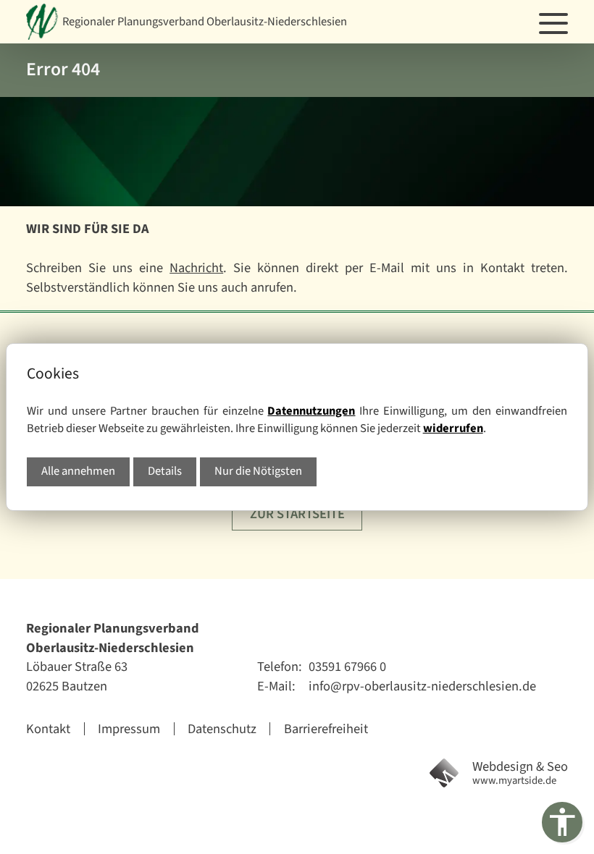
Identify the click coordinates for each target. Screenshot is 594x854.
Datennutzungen (311, 411)
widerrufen (453, 428)
